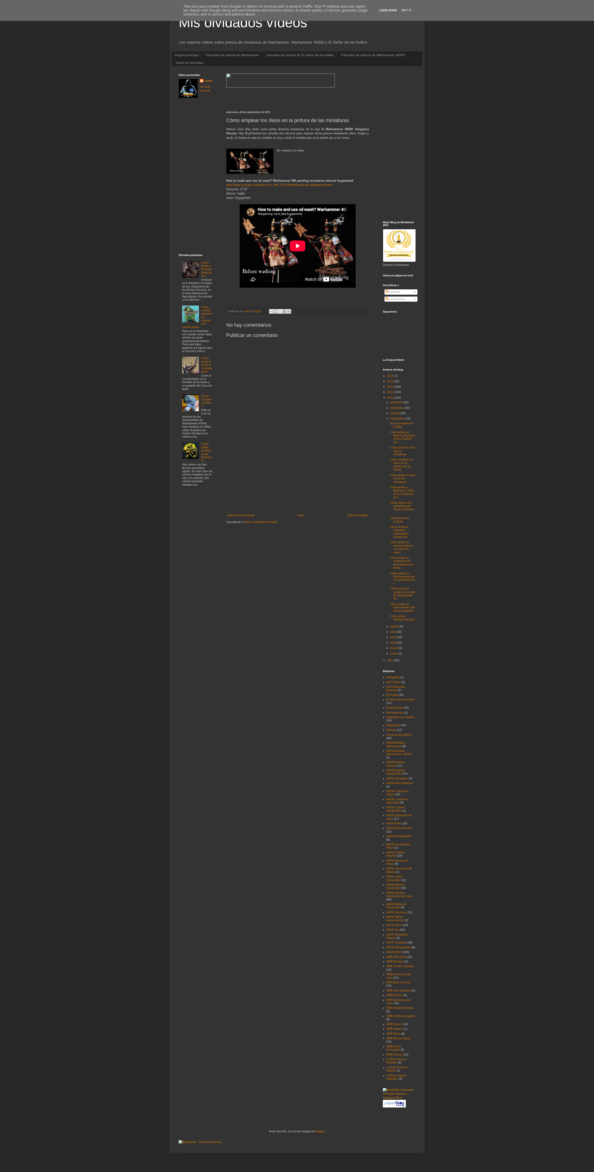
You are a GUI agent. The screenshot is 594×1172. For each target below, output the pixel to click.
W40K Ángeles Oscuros (395, 764)
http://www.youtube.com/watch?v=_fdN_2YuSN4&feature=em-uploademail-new (279, 185)
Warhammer (394, 952)
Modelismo (393, 725)
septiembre (397, 418)
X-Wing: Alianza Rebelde (396, 1061)
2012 (390, 397)
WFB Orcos (393, 1033)
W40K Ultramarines (398, 947)
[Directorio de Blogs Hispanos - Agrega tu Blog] (399, 1097)
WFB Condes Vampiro (400, 966)
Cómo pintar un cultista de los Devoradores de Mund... (402, 562)
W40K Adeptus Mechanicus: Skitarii (399, 752)
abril (393, 642)
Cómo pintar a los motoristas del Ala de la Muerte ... (402, 507)
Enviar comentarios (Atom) (261, 522)
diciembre (397, 402)
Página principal (186, 55)
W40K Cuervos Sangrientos (395, 809)
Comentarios (396, 299)
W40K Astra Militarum (399, 783)
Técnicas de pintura (398, 734)
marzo (394, 648)
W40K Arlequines (397, 778)
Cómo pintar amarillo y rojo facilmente (206, 452)
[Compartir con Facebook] (284, 311)
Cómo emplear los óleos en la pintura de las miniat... (401, 464)
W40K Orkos (394, 925)
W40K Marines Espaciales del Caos (399, 894)
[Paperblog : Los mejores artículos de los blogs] (394, 1106)
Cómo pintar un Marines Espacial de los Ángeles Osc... (402, 437)
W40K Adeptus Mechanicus (395, 744)
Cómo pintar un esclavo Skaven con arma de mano (401, 547)
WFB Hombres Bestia (399, 1008)
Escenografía (394, 707)
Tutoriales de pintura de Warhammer (232, 55)
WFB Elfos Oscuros (398, 982)
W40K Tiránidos (396, 942)
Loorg (247, 311)
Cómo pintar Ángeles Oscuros (402, 618)
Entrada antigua (358, 515)
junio (393, 637)
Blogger (320, 1131)
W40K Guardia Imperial (395, 854)
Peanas (391, 730)
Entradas (394, 292)
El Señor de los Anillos (400, 699)
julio (393, 631)
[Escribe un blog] (275, 311)
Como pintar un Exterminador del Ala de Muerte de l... (402, 578)
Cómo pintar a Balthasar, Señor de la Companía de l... (402, 492)
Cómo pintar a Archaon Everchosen (206, 269)
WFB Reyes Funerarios (393, 1048)
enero (394, 653)
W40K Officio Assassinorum (395, 918)
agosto (395, 626)
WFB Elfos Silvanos (398, 990)
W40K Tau (392, 929)
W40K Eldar (393, 823)
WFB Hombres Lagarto (400, 1016)
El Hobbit (392, 695)
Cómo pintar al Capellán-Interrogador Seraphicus (399, 532)
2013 (390, 392)
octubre (395, 413)
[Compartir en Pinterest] (289, 311)
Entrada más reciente (240, 515)
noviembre (397, 408)
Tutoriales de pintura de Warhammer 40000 (373, 55)
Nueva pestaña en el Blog (401, 425)
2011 (390, 660)
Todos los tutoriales (189, 63)
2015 (390, 381)
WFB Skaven (394, 1054)
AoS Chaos (393, 682)
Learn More (388, 10)
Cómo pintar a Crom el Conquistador (206, 365)
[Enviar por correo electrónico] (271, 311)
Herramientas (395, 712)
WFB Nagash (394, 1028)
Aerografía (393, 677)
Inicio (301, 515)
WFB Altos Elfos (396, 957)
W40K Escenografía (398, 836)
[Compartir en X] (280, 311)
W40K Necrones (396, 912)
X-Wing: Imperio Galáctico (396, 1077)
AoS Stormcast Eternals (395, 688)
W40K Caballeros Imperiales (397, 801)
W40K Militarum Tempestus (396, 906)
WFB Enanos (394, 995)
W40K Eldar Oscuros (399, 828)
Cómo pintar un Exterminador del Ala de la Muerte (402, 608)
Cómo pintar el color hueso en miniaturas (402, 479)
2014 (390, 386)
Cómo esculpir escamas (206, 401)
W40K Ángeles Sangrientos (395, 772)
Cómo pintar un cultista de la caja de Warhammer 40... (402, 593)
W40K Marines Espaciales (395, 886)
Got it (407, 10)
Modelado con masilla (400, 717)
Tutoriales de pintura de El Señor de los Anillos (300, 55)
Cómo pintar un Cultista (399, 520)
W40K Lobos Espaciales (394, 878)
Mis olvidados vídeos (243, 22)
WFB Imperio (394, 1024)
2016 (390, 376)
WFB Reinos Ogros (398, 1038)
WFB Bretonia (395, 961)
